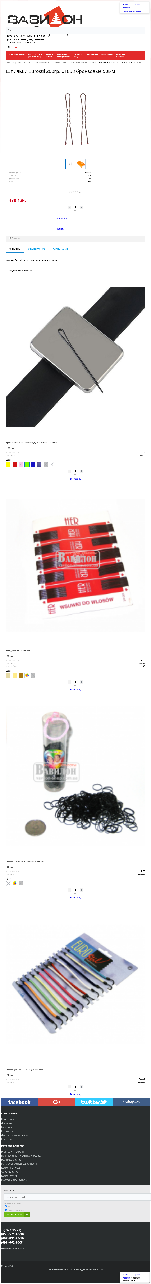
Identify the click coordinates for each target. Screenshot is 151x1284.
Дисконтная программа (14, 1135)
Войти (125, 4)
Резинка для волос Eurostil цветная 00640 (24, 1069)
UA (15, 47)
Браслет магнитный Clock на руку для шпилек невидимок (32, 442)
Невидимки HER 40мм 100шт (19, 650)
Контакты (6, 1139)
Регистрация (135, 4)
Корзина (126, 7)
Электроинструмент (12, 1151)
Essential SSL (7, 1266)
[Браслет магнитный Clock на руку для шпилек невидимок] (75, 357)
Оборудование (9, 1171)
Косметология (9, 1175)
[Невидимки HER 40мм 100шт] (75, 565)
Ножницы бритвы (11, 1159)
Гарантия (6, 1127)
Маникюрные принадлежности (19, 1163)
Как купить (7, 1131)
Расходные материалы (14, 1179)
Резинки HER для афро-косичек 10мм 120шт (26, 861)
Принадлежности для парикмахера (21, 1155)
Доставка (6, 1123)
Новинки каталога (15, 1209)
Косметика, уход (10, 1167)
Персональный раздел (132, 10)
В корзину (75, 478)
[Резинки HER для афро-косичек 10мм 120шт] (75, 776)
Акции (10, 1206)
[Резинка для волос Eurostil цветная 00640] (75, 984)
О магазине (7, 1119)
